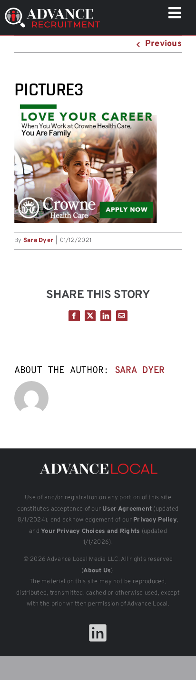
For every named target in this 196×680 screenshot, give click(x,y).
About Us (97, 571)
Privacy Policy (155, 520)
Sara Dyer (38, 240)
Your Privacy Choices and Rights (90, 531)
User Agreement (127, 509)
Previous (163, 43)
